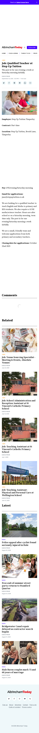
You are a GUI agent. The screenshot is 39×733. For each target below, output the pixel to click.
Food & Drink (13, 53)
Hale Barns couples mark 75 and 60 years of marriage (19, 671)
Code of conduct (15, 707)
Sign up (5, 705)
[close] (36, 2)
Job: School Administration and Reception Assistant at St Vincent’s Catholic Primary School (18, 404)
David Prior (6, 76)
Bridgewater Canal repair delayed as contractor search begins (17, 629)
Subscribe (32, 47)
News (4, 539)
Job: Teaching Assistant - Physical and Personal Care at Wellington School (18, 493)
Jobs (3, 60)
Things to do (25, 53)
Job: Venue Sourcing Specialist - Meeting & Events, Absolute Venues (18, 360)
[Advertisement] (19, 24)
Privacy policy (27, 707)
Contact (25, 705)
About (11, 705)
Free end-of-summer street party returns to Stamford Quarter (16, 586)
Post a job (33, 705)
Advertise (18, 705)
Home (4, 53)
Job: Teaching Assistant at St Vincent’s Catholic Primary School (17, 449)
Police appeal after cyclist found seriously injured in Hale (19, 544)
